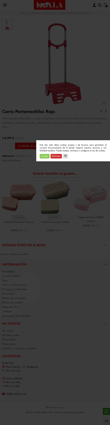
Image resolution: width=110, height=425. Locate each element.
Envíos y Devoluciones (14, 285)
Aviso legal (8, 294)
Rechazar (56, 156)
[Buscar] (99, 5)
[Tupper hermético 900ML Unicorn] (91, 197)
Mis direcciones (10, 335)
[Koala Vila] (49, 5)
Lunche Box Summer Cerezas (19, 222)
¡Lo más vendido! (11, 276)
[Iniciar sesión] (94, 5)
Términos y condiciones (14, 289)
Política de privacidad (14, 298)
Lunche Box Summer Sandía (55, 222)
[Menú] (5, 5)
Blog (4, 280)
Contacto (7, 311)
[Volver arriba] (106, 421)
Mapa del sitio (10, 307)
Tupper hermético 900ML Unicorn (91, 219)
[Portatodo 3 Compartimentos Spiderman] (106, 111)
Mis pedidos (8, 339)
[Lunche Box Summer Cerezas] (19, 197)
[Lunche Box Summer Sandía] (55, 197)
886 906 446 (13, 371)
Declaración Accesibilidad (16, 316)
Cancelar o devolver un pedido (14, 254)
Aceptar (44, 156)
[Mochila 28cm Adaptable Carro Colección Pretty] (101, 111)
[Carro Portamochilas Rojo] (104, 103)
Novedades (8, 271)
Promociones (9, 344)
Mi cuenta (7, 331)
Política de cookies (12, 302)
